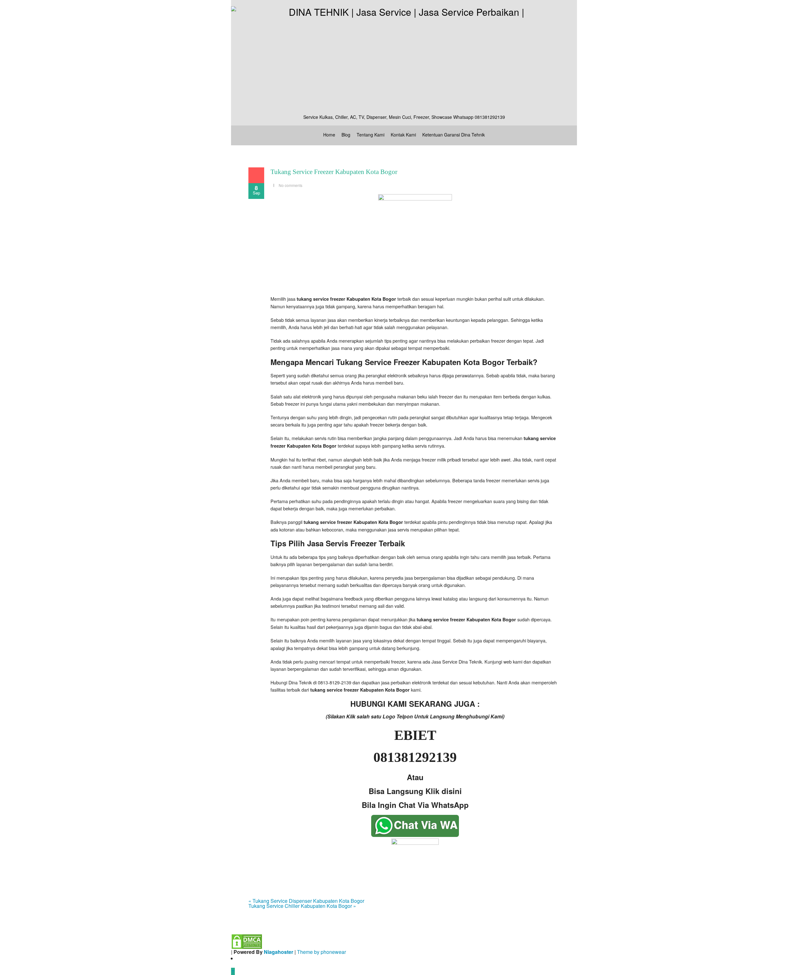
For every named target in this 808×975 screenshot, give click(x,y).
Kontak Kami (403, 134)
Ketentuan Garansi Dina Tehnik (453, 134)
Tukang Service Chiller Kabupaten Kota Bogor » (302, 905)
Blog (346, 134)
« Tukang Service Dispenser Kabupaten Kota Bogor (306, 900)
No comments (290, 185)
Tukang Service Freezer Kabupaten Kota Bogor (333, 172)
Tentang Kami (370, 134)
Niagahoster (278, 951)
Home (329, 134)
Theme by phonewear (321, 951)
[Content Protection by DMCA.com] (247, 940)
